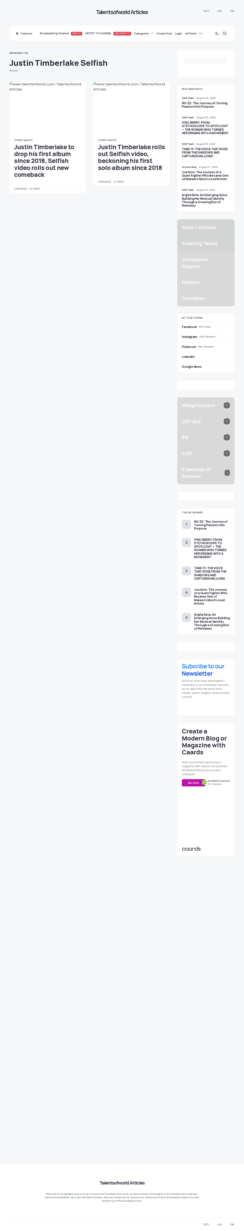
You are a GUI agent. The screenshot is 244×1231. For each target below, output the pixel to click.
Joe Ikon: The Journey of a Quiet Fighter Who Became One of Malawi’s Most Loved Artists (205, 175)
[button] (217, 33)
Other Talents (23, 140)
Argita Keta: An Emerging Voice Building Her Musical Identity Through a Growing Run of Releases (204, 200)
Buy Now (193, 783)
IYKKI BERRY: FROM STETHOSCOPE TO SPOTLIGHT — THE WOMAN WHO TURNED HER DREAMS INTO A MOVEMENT (205, 127)
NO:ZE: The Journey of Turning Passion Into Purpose (204, 105)
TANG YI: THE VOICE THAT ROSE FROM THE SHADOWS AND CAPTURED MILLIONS (205, 152)
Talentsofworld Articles (122, 12)
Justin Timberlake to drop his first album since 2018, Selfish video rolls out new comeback (44, 161)
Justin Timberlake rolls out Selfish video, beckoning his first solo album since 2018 (131, 157)
